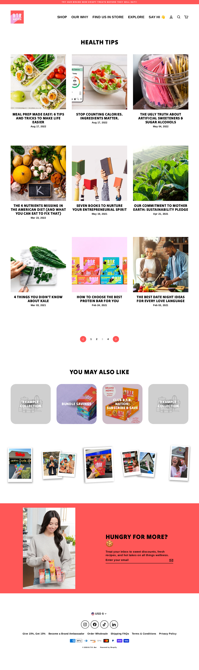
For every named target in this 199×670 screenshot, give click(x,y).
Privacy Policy (168, 633)
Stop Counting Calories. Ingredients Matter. (99, 116)
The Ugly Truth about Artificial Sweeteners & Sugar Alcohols (160, 118)
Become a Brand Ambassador (66, 633)
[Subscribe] (171, 560)
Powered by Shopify (108, 647)
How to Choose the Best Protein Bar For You (99, 299)
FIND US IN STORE (108, 17)
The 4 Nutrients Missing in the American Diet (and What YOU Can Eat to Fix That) (38, 209)
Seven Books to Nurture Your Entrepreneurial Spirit (99, 207)
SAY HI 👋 (157, 17)
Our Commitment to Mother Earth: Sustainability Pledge (160, 207)
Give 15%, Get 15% (34, 633)
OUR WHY (79, 17)
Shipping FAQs (120, 633)
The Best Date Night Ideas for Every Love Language (161, 299)
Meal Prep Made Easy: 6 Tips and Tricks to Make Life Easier (38, 118)
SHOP (62, 17)
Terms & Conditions (144, 633)
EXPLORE (136, 17)
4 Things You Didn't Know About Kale (38, 299)
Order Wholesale (97, 633)
